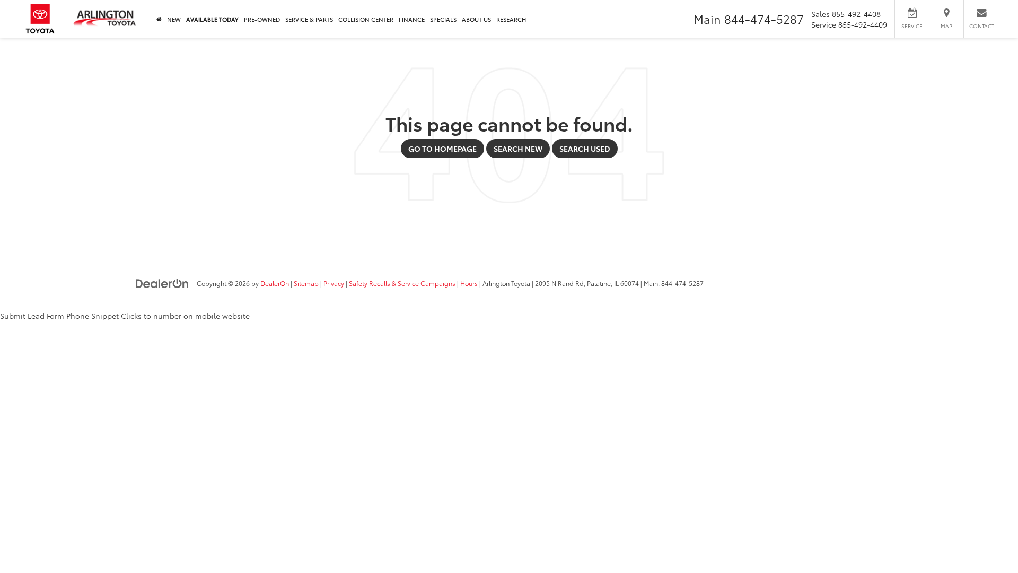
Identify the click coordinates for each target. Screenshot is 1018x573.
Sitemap (306, 283)
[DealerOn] (162, 282)
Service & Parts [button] (309, 19)
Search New (518, 148)
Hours (469, 283)
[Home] (159, 19)
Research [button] (511, 19)
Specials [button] (443, 19)
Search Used (584, 148)
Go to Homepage (442, 148)
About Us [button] (476, 19)
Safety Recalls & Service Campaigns (402, 283)
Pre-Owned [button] (262, 19)
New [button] (174, 19)
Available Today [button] (212, 19)
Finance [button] (412, 19)
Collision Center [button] (365, 19)
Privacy (333, 283)
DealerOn (274, 283)
